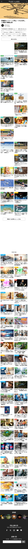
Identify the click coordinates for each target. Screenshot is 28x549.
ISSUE (2, 55)
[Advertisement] (14, 236)
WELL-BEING (3, 292)
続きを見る (14, 39)
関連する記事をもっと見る (14, 219)
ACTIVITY (16, 192)
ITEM (15, 55)
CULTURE (16, 43)
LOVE (2, 267)
